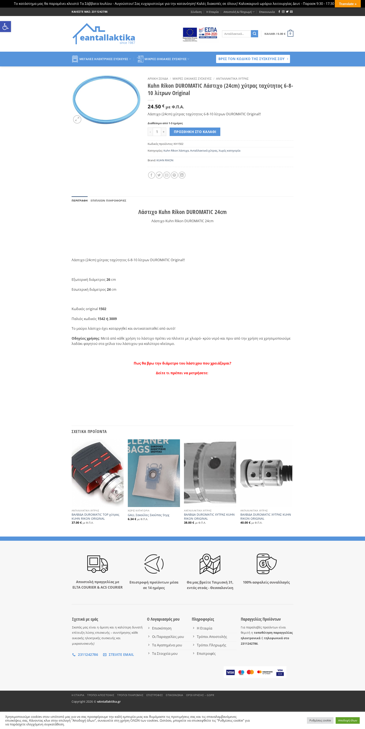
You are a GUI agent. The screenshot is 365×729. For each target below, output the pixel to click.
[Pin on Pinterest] (174, 175)
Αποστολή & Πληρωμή (237, 12)
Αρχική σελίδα (158, 79)
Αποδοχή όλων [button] (347, 720)
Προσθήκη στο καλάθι (195, 131)
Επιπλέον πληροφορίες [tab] (108, 200)
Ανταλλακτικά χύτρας (232, 79)
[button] (5, 26)
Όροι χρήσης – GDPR (200, 695)
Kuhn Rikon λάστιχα (176, 150)
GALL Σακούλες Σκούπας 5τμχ (148, 515)
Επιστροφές (154, 695)
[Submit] (254, 33)
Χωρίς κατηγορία (229, 150)
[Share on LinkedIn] (181, 175)
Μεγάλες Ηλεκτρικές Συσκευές (103, 59)
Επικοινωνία (267, 12)
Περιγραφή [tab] (80, 200)
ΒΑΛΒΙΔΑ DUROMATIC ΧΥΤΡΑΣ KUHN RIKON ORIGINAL (209, 517)
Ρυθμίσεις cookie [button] (320, 720)
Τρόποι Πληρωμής (130, 695)
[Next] (292, 487)
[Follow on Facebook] (279, 11)
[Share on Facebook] (151, 175)
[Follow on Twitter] (287, 11)
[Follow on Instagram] (283, 11)
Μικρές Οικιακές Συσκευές (165, 59)
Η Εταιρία (212, 12)
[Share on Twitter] (159, 175)
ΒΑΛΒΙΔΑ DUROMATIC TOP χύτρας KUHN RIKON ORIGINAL (95, 517)
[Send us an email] (291, 11)
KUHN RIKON (165, 160)
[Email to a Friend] (166, 175)
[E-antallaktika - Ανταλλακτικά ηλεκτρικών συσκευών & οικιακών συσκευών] (104, 34)
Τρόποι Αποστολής (100, 695)
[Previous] (72, 487)
